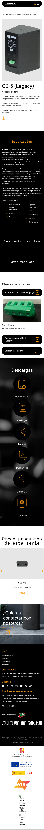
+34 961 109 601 (8, 676)
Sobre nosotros (7, 655)
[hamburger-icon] (38, 4)
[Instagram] (16, 686)
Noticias (5, 658)
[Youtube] (21, 686)
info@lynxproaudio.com (23, 676)
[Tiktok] (30, 686)
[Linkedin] (12, 686)
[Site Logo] (10, 4)
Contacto (5, 664)
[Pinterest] (26, 686)
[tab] (22, 141)
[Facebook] (3, 686)
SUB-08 (22, 583)
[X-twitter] (7, 686)
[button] (35, 4)
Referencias (6, 661)
